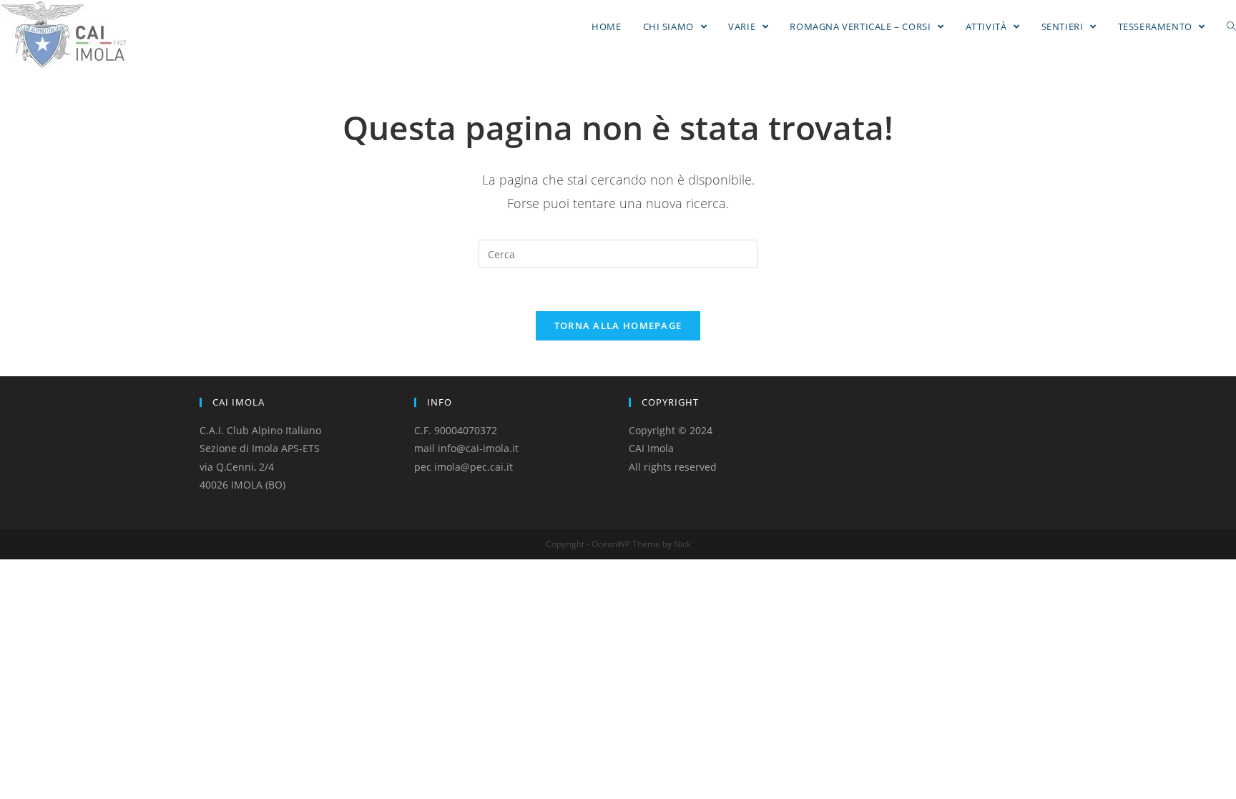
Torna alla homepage (618, 325)
